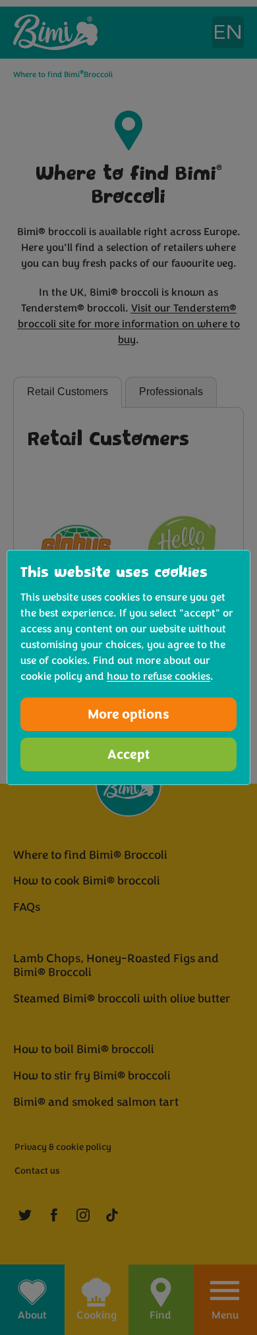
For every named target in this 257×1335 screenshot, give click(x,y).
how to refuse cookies (158, 676)
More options (128, 714)
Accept (128, 754)
